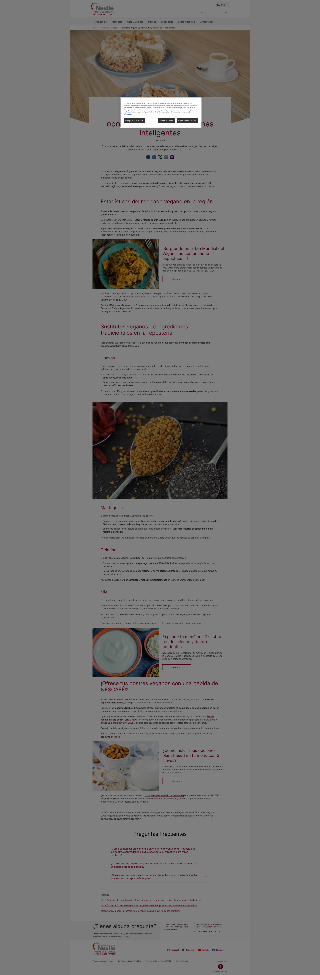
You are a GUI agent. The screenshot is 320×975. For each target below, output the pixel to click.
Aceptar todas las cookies (187, 121)
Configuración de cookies (134, 121)
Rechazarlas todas (166, 121)
